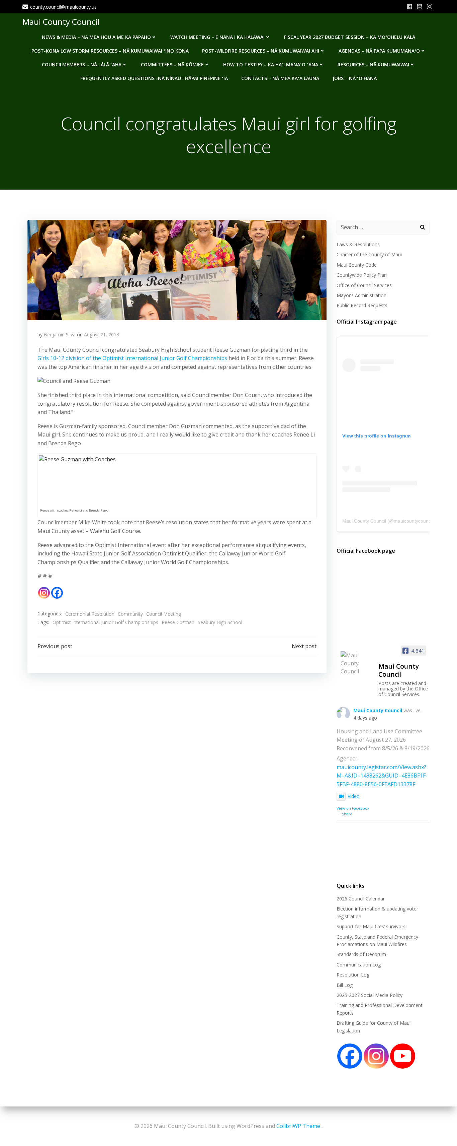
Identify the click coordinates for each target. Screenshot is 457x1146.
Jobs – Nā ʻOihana (355, 78)
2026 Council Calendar (361, 898)
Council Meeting (163, 614)
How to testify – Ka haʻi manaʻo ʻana (270, 64)
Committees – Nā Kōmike (172, 64)
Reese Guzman (178, 622)
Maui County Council (60, 21)
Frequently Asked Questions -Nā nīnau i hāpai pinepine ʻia (154, 78)
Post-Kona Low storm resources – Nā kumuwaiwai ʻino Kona (110, 51)
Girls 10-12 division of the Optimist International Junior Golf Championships (132, 358)
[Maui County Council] (356, 663)
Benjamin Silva (60, 334)
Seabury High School (220, 622)
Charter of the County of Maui (369, 254)
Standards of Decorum (361, 954)
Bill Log (345, 985)
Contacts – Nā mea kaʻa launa (280, 78)
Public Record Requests (362, 305)
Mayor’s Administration (361, 295)
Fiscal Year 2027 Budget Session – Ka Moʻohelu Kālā (349, 37)
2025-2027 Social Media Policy (369, 995)
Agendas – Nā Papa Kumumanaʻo (379, 51)
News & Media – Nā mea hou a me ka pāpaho (96, 37)
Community (130, 614)
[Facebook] (57, 593)
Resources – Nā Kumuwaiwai (373, 64)
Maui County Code (357, 265)
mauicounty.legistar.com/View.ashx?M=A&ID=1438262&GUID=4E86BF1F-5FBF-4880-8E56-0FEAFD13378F (382, 775)
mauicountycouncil (413, 521)
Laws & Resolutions (358, 244)
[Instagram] (44, 593)
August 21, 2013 (101, 334)
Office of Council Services (364, 285)
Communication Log (359, 964)
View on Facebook (353, 808)
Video (354, 796)
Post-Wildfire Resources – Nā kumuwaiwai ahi (260, 51)
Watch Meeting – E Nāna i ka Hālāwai (217, 37)
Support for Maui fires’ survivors (371, 926)
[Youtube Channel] (402, 1056)
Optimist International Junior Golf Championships (105, 622)
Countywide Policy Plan (362, 275)
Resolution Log (353, 974)
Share (347, 813)
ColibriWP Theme (298, 1126)
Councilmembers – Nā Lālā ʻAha (81, 64)
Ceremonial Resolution (89, 614)
